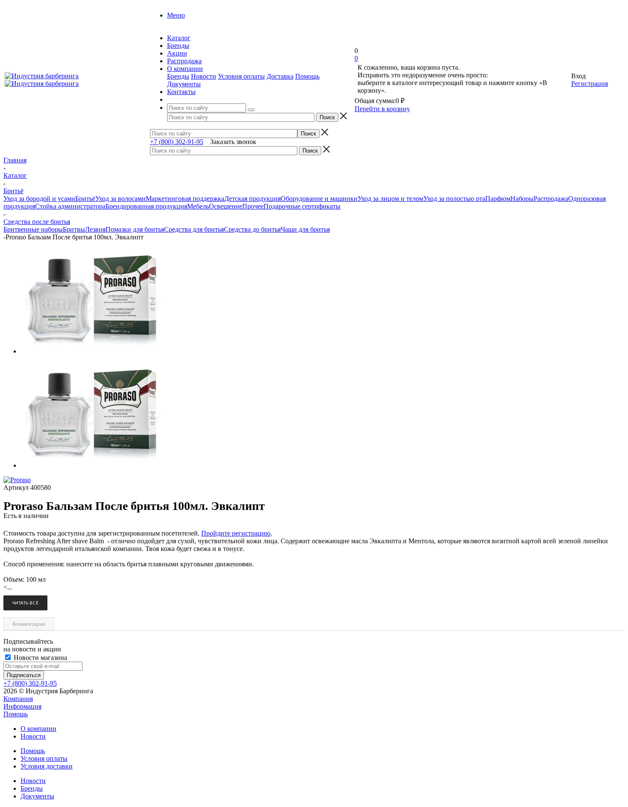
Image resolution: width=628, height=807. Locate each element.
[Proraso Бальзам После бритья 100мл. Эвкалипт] (93, 351)
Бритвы (74, 229)
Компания (18, 698)
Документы (184, 84)
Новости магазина (39, 657)
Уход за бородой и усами (39, 198)
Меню (176, 15)
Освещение (225, 206)
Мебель (198, 206)
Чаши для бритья (305, 229)
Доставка (280, 76)
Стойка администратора (70, 206)
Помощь (307, 76)
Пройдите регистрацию (235, 533)
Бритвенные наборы (33, 229)
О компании (38, 728)
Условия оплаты (241, 76)
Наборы (522, 198)
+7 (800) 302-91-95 (176, 141)
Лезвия (95, 229)
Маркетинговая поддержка (185, 198)
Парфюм (498, 198)
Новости (203, 76)
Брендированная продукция (146, 206)
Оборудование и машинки (319, 198)
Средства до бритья (252, 229)
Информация (22, 706)
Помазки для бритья (135, 229)
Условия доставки (47, 766)
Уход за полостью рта (454, 198)
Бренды (178, 76)
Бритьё (85, 198)
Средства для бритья (194, 229)
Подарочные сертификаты (302, 206)
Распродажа (551, 198)
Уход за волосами (120, 198)
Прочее (253, 206)
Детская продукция (252, 198)
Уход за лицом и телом (390, 198)
